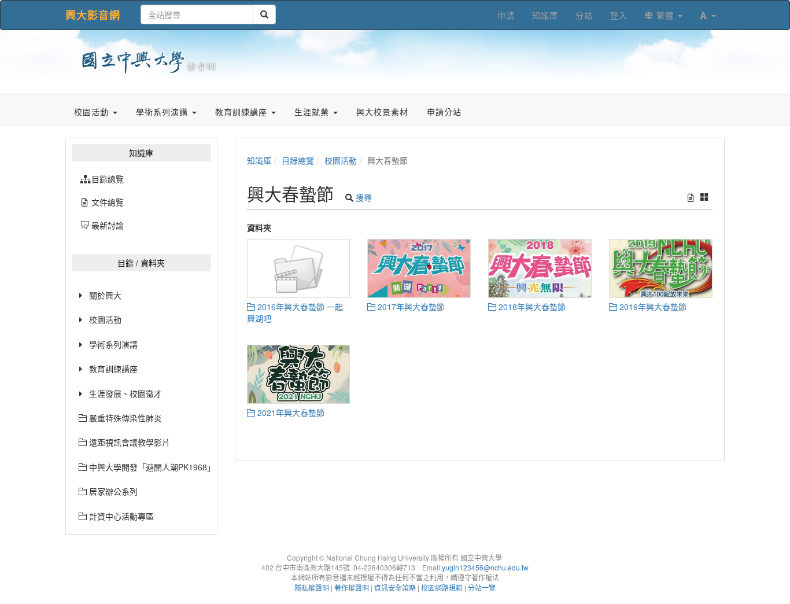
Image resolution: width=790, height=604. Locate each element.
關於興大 (105, 295)
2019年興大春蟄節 (651, 306)
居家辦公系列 (112, 491)
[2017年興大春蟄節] (419, 268)
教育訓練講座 (113, 368)
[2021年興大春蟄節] (298, 374)
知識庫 (259, 160)
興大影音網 (92, 15)
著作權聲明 (351, 587)
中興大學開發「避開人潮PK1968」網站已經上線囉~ (149, 467)
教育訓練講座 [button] (242, 111)
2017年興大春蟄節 (410, 306)
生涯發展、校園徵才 (125, 393)
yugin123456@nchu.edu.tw (485, 567)
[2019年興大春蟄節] (661, 268)
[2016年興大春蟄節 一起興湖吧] (298, 268)
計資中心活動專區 (120, 516)
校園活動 (105, 319)
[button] (708, 15)
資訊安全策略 (395, 587)
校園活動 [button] (93, 111)
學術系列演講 (113, 344)
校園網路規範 (442, 587)
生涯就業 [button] (313, 111)
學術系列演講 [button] (163, 111)
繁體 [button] (665, 15)
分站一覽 (482, 587)
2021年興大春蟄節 (289, 412)
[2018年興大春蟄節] (540, 268)
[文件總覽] (691, 197)
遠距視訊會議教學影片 (128, 442)
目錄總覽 (298, 160)
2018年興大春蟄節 (531, 306)
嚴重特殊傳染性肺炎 (124, 417)
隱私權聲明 (311, 587)
